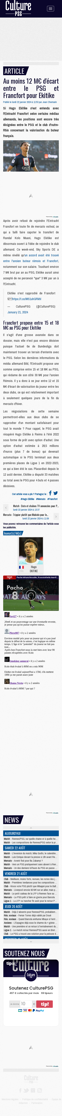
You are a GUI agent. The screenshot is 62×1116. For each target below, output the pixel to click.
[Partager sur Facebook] (50, 494)
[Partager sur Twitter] (55, 494)
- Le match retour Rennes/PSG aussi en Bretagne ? (33, 930)
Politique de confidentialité (35, 1099)
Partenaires (36, 1103)
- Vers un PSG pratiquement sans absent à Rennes (31, 864)
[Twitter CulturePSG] (26, 1090)
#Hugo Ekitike (27, 499)
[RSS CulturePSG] (40, 1090)
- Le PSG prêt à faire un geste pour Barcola (29, 897)
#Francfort (52, 499)
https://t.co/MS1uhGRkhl (26, 299)
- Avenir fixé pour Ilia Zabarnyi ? (23, 860)
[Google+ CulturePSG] (33, 1090)
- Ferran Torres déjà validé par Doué (27, 915)
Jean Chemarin (49, 102)
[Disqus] (31, 651)
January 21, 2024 (17, 312)
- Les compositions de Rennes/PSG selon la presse (32, 842)
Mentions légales (10, 1099)
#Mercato (40, 499)
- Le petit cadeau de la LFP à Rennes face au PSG (31, 893)
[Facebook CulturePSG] (20, 1090)
